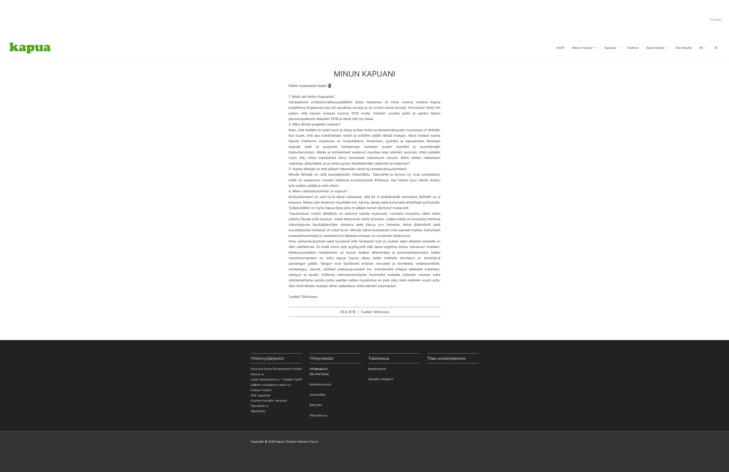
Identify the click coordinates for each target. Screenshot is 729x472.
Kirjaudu (716, 19)
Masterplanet (377, 369)
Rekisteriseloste (320, 384)
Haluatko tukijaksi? (380, 379)
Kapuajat (610, 48)
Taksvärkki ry (259, 406)
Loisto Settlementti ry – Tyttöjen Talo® (276, 379)
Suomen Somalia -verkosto (269, 400)
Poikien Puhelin (261, 390)
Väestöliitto (258, 411)
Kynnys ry (257, 374)
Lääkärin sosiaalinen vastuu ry (271, 385)
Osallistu (633, 48)
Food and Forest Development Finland (276, 369)
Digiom (314, 441)
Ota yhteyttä (683, 48)
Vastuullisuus (318, 415)
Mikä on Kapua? (582, 48)
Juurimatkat (317, 394)
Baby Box (315, 405)
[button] (716, 48)
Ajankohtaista (655, 48)
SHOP (560, 48)
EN (701, 48)
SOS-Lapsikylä (260, 395)
